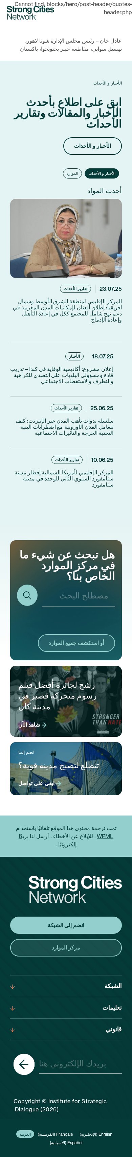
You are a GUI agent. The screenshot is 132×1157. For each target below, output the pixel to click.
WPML (105, 836)
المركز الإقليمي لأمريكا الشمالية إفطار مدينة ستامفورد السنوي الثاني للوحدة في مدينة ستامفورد (64, 478)
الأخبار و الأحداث (92, 145)
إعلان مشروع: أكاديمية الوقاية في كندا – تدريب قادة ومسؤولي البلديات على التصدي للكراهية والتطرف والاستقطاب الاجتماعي (61, 374)
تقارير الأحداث (75, 288)
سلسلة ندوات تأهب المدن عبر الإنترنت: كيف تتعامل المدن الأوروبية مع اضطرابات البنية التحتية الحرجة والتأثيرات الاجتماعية (64, 426)
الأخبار (74, 356)
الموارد (72, 173)
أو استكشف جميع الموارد (76, 642)
